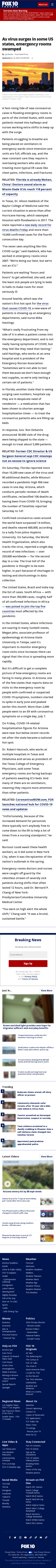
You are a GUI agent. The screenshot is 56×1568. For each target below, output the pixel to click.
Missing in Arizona (10, 1375)
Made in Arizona (9, 1372)
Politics (30, 1318)
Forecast (30, 1263)
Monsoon (30, 1266)
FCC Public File (32, 1421)
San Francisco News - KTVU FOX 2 (11, 1412)
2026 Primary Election (35, 1322)
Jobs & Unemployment (9, 1330)
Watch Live (43, 5)
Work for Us (31, 1434)
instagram (20, 1537)
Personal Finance (9, 1334)
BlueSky (5, 1503)
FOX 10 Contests (33, 1445)
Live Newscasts (9, 1449)
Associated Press (21, 54)
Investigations (8, 1368)
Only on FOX (9, 1345)
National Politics (33, 1335)
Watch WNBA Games (35, 1520)
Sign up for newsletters (31, 1453)
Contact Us (31, 1411)
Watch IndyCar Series (35, 1505)
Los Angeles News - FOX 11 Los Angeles (11, 1406)
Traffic (5, 1308)
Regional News (11, 1401)
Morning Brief (8, 1291)
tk (30, 1537)
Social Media (9, 1479)
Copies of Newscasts (35, 1415)
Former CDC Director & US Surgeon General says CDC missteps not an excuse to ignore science (27, 456)
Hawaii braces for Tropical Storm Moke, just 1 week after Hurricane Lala (19, 1199)
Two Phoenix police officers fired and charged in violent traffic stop (18, 1212)
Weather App (31, 1282)
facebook (10, 1537)
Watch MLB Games (34, 1496)
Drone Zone (7, 1365)
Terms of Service (30, 979)
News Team (31, 1424)
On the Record (32, 1376)
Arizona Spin (7, 1349)
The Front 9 (31, 1366)
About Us (31, 1401)
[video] (28, 1174)
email (41, 1537)
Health (5, 1276)
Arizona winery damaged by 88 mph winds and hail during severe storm (33, 1060)
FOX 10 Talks (31, 1363)
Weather (31, 1259)
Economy (6, 1325)
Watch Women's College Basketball (34, 1515)
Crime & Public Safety (11, 1269)
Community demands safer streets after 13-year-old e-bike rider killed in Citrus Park (33, 1106)
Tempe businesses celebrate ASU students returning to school (32, 1036)
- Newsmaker (32, 1332)
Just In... (7, 990)
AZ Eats (29, 1353)
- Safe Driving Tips (10, 1311)
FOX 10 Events (32, 1449)
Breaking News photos (32, 1464)
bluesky (36, 1537)
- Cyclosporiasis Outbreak (9, 1280)
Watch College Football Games (33, 1491)
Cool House (7, 1362)
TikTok (5, 1487)
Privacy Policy (31, 976)
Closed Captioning (34, 1408)
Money (6, 1318)
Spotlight (6, 1387)
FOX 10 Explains (9, 1272)
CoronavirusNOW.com (31, 799)
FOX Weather (32, 1292)
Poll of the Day (8, 1298)
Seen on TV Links (9, 1301)
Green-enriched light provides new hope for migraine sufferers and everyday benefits (27, 1027)
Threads (5, 1500)
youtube (25, 1537)
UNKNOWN (31, 1382)
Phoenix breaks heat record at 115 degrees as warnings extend (17, 1236)
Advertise (30, 1405)
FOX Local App (8, 1463)
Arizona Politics (32, 1329)
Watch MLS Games (34, 1523)
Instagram (6, 1490)
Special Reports (9, 1384)
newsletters (46, 1537)
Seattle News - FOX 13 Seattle (10, 1417)
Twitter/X (6, 1497)
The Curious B (32, 1359)
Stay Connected (35, 1441)
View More (46, 990)
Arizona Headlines (10, 1263)
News (5, 1259)
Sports (5, 1305)
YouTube (6, 1483)
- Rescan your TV (33, 1431)
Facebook (6, 1493)
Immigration (7, 1285)
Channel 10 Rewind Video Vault (10, 1357)
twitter (15, 1537)
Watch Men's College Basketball (35, 1509)
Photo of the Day (33, 1469)
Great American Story (35, 1369)
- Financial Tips (8, 1338)
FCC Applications (33, 1418)
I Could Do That (33, 1372)
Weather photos (33, 1472)
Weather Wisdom (33, 1289)
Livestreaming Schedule (8, 1459)
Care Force (7, 1353)
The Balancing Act (34, 1356)
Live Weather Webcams (8, 1453)
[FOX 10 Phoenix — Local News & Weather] (10, 4)
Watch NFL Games (34, 1487)
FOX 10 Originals (31, 1347)
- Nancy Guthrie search (9, 1379)
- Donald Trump (33, 1338)
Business (6, 1322)
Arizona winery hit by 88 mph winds (22, 1191)
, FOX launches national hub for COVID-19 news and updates (28, 804)
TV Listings (30, 1428)
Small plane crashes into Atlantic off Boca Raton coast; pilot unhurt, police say (36, 1048)
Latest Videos (10, 1156)
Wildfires (29, 1272)
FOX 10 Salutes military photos (32, 1459)
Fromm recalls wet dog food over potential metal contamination (32, 1073)
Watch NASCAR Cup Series (34, 1500)
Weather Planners (33, 1276)
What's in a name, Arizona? (34, 1392)
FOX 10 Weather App (11, 1467)
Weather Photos (33, 1286)
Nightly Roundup (9, 1295)
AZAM (5, 1266)
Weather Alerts (32, 1279)
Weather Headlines (34, 1269)
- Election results (33, 1325)
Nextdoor (6, 1506)
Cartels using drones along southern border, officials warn (18, 1224)
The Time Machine (34, 1379)
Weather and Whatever (31, 1387)
